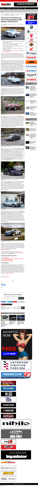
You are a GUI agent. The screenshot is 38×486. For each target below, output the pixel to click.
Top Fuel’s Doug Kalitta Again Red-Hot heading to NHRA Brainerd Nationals (33, 107)
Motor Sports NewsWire (12, 24)
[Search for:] (32, 0)
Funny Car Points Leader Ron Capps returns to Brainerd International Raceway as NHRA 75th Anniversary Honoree (33, 88)
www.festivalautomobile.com (5, 249)
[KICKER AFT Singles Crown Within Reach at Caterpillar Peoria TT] (27, 129)
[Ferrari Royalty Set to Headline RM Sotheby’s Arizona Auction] (13, 318)
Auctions (14, 8)
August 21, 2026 (32, 131)
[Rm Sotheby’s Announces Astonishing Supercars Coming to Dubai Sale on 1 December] (4, 318)
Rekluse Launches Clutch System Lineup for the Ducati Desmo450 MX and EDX (33, 147)
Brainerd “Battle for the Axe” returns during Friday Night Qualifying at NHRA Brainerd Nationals (33, 95)
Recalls (25, 8)
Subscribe (21, 298)
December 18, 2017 (5, 24)
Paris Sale (4, 304)
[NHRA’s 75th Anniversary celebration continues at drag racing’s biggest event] (27, 113)
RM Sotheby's (9, 304)
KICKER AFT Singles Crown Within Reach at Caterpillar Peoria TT (33, 129)
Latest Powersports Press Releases (31, 119)
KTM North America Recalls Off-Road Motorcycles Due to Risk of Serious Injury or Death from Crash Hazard (33, 135)
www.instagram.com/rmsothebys (8, 258)
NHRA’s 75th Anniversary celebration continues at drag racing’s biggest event (33, 113)
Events (18, 8)
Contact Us (2, 11)
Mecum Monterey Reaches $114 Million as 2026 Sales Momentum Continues (33, 101)
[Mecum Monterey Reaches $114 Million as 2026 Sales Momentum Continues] (27, 101)
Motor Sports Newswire (16, 53)
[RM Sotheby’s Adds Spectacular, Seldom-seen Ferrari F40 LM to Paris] (21, 318)
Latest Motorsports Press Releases (30, 83)
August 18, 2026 (33, 115)
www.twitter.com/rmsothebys (18, 258)
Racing (21, 8)
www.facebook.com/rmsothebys (7, 259)
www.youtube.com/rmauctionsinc (8, 260)
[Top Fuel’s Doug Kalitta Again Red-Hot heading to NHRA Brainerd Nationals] (27, 107)
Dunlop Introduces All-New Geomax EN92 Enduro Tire (33, 142)
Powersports (9, 8)
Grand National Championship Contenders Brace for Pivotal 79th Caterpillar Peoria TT (33, 123)
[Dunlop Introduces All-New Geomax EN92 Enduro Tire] (27, 142)
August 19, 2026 (32, 109)
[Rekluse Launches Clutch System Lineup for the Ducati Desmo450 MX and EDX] (27, 147)
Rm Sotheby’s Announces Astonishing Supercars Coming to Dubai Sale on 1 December (4, 324)
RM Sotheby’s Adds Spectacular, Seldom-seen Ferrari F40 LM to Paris (20, 323)
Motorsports (3, 8)
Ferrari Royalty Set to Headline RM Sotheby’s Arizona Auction (12, 323)
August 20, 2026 (33, 97)
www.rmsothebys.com (7, 51)
